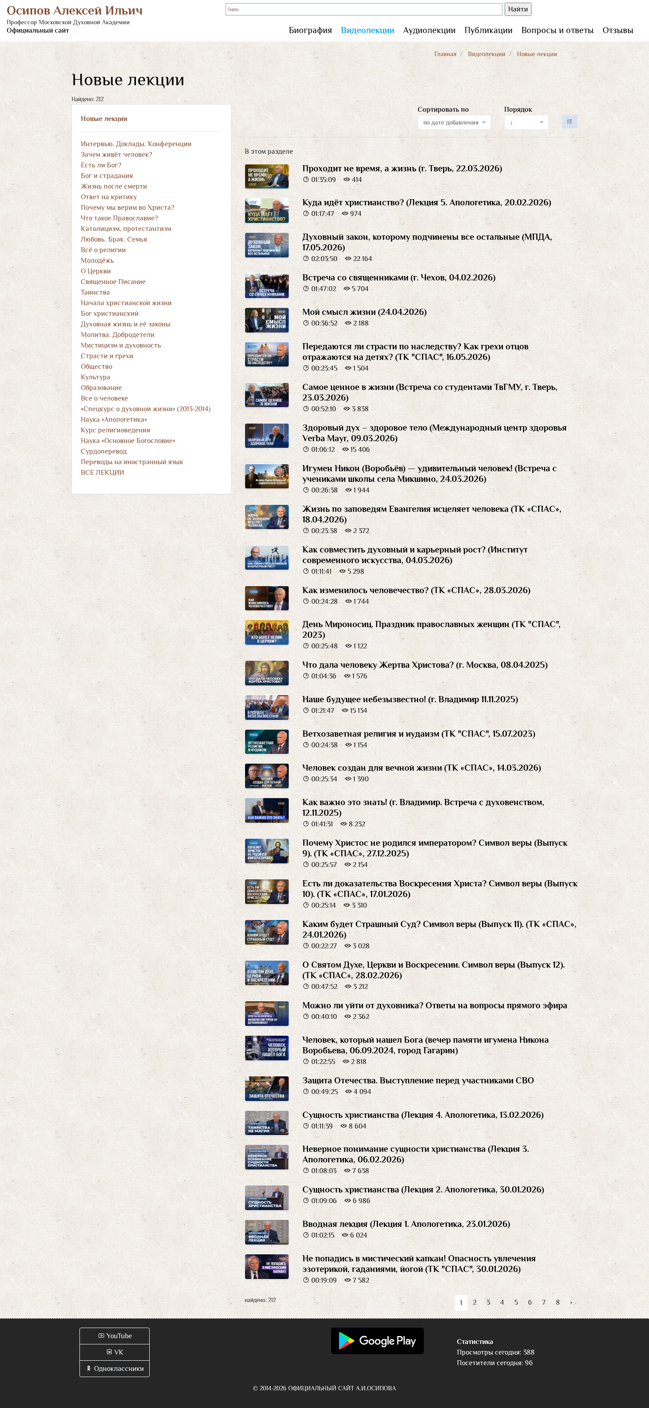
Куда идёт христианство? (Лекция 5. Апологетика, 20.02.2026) (426, 202)
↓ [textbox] (511, 122)
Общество (96, 367)
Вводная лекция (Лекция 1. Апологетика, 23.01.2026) (406, 1224)
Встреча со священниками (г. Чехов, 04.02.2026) (398, 277)
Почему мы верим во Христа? (127, 208)
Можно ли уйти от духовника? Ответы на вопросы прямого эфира (434, 1005)
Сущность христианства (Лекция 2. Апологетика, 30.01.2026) (423, 1189)
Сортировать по (443, 110)
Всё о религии (103, 250)
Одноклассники (118, 1369)
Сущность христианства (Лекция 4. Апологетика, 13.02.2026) (422, 1115)
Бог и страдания (107, 176)
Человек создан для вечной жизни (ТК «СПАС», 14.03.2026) (421, 767)
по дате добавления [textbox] (451, 122)
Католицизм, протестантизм (126, 229)
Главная (445, 53)
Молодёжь (97, 261)
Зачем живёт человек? (116, 155)
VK (118, 1352)
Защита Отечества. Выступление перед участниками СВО (418, 1080)
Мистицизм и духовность (121, 345)
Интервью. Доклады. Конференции (136, 144)
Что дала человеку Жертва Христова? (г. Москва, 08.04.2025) (424, 665)
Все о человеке (104, 398)
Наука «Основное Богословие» (128, 441)
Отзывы (618, 30)
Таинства (95, 292)
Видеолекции (367, 30)
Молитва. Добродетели (118, 335)
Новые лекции (104, 119)
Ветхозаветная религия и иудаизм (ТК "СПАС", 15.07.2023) (418, 733)
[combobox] (454, 122)
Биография (310, 30)
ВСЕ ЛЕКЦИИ (102, 473)
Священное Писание (113, 282)
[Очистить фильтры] (569, 122)
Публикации (488, 30)
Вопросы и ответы (557, 30)
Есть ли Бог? (101, 165)
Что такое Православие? (119, 218)
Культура (95, 377)
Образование (101, 388)
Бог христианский (110, 314)
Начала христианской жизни (126, 303)
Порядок (518, 110)
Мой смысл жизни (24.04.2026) (364, 312)
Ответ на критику (109, 197)
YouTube (118, 1336)
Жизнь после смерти (114, 186)
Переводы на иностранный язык (132, 462)
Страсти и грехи (107, 356)
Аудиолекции (429, 30)
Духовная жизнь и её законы (125, 324)
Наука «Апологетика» (114, 420)
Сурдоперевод (104, 451)
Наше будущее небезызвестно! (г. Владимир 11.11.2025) (410, 699)
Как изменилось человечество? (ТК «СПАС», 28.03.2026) (416, 590)
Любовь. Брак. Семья (114, 239)
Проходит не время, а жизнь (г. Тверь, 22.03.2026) (402, 168)
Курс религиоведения (115, 430)
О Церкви (96, 271)
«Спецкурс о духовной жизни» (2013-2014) (146, 409)
